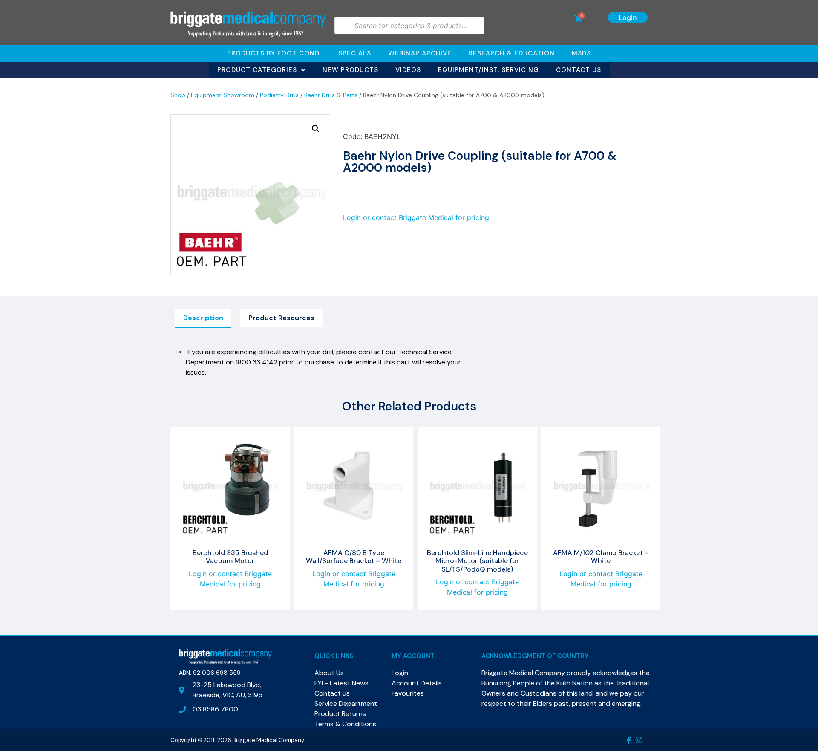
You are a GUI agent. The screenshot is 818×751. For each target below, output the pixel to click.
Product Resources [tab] (281, 317)
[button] (315, 128)
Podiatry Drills (279, 95)
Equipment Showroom (222, 95)
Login (628, 17)
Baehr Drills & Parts (330, 95)
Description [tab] (203, 317)
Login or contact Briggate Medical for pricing (416, 217)
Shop (177, 95)
